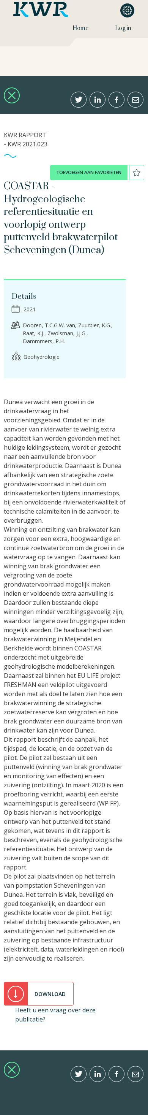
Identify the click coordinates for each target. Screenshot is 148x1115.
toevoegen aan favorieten (88, 172)
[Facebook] (116, 100)
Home (80, 28)
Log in (123, 28)
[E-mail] (135, 100)
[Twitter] (79, 100)
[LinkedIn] (97, 100)
